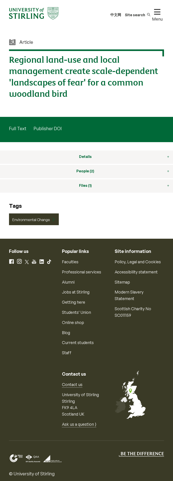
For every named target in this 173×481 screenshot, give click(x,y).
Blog (66, 332)
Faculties (70, 261)
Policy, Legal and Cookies (138, 261)
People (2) (85, 171)
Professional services (81, 271)
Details (85, 156)
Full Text (17, 128)
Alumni (68, 282)
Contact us (72, 384)
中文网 (115, 14)
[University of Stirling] (33, 12)
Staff (66, 352)
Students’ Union (76, 312)
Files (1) (85, 185)
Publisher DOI (48, 128)
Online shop (73, 322)
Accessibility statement (136, 271)
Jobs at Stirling (75, 291)
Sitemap (122, 282)
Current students (78, 342)
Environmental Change (31, 219)
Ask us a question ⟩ (79, 424)
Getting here (73, 302)
